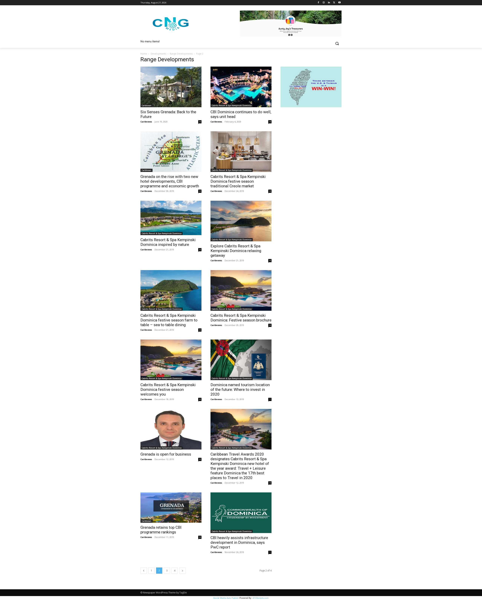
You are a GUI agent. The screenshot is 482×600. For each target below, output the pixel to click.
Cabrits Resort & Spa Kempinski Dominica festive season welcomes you (168, 389)
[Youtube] (339, 3)
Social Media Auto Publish (226, 598)
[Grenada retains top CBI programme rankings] (170, 507)
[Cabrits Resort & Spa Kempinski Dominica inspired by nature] (170, 218)
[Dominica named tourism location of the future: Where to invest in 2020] (241, 359)
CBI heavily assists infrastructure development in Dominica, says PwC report (239, 542)
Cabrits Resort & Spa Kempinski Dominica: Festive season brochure (241, 317)
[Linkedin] (329, 3)
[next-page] (182, 570)
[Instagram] (324, 3)
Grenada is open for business (165, 454)
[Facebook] (318, 3)
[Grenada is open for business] (170, 429)
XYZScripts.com (261, 598)
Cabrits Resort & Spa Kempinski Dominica (232, 105)
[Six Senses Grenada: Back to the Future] (170, 87)
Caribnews (146, 121)
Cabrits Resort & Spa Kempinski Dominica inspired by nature (168, 242)
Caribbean (146, 105)
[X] (334, 3)
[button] (337, 43)
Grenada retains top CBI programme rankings (161, 529)
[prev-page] (143, 570)
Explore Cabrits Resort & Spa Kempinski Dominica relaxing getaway (235, 251)
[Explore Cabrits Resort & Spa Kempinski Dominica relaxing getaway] (241, 221)
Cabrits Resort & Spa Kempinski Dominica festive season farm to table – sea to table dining (169, 320)
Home (143, 53)
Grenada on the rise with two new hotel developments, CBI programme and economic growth (169, 181)
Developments (158, 53)
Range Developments (181, 53)
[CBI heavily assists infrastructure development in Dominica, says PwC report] (241, 512)
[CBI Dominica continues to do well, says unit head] (241, 87)
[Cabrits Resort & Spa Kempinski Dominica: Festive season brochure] (241, 290)
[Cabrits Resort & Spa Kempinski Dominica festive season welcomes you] (170, 359)
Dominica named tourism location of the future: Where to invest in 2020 (240, 389)
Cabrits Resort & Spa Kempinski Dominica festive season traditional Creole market (238, 181)
